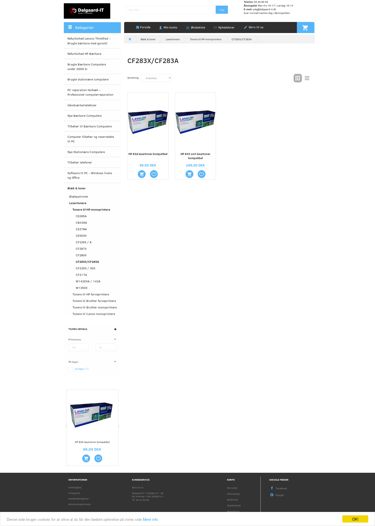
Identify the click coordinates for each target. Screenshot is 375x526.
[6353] (189, 174)
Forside (145, 27)
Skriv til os (255, 27)
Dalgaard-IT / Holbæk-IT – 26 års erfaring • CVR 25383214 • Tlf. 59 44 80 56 (148, 496)
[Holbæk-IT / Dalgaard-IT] (87, 11)
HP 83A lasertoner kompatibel (92, 442)
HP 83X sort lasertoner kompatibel (195, 156)
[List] (307, 78)
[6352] (86, 458)
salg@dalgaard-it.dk (264, 9)
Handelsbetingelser (78, 498)
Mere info (150, 519)
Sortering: (133, 77)
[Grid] (298, 78)
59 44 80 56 (261, 1)
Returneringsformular (79, 504)
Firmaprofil (74, 493)
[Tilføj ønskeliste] (98, 458)
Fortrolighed (74, 487)
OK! (355, 519)
